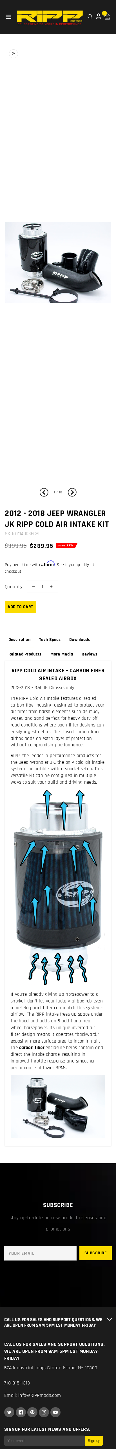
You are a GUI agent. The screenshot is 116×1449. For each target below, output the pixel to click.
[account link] (98, 18)
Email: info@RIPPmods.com (32, 1395)
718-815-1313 (17, 1383)
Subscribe (95, 1253)
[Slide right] (71, 493)
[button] (8, 17)
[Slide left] (45, 493)
